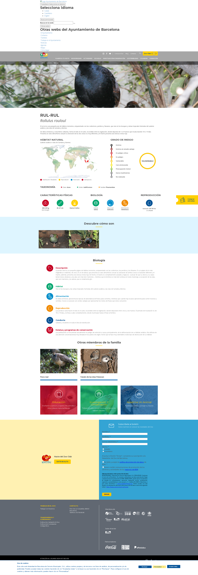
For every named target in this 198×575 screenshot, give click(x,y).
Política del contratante (48, 524)
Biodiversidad (76, 58)
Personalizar (158, 567)
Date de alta (62, 462)
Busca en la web (46, 23)
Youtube (110, 53)
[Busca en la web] (74, 23)
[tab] (99, 268)
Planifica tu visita (62, 58)
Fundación (154, 58)
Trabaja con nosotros (47, 509)
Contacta (133, 53)
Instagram (104, 53)
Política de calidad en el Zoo (50, 522)
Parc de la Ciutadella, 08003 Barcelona (79, 509)
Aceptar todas (173, 566)
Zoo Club (147, 53)
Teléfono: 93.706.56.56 (77, 512)
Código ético (44, 526)
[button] (51, 506)
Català (46, 11)
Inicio (43, 63)
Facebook (107, 53)
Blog (127, 53)
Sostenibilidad (132, 58)
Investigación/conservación (114, 58)
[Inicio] (44, 56)
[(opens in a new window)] (53, 1)
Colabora (144, 58)
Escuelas (97, 58)
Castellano (53, 4)
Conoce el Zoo (119, 53)
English (46, 16)
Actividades (88, 58)
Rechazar (144, 567)
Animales (49, 63)
